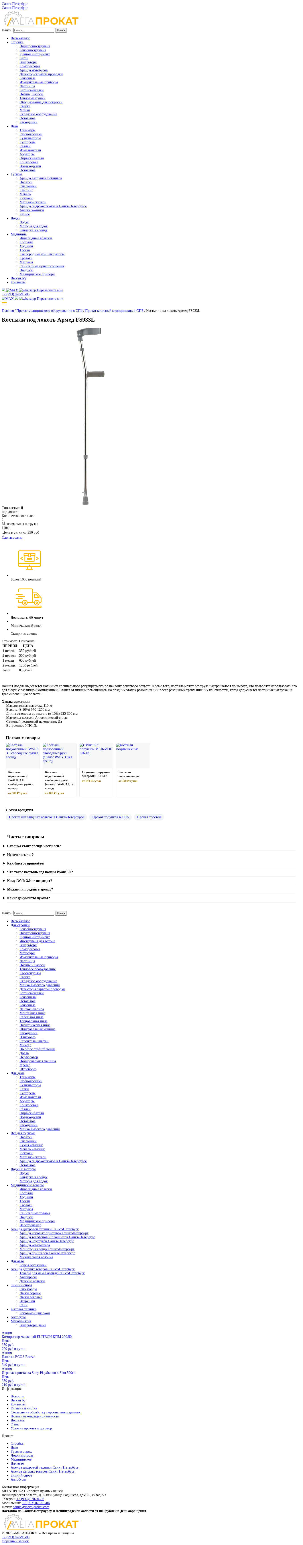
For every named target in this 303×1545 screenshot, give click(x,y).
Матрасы (26, 262)
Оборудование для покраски (41, 102)
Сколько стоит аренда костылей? (34, 846)
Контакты (18, 282)
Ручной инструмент (35, 54)
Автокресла (28, 1277)
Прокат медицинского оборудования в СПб (49, 310)
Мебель (25, 194)
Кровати (26, 258)
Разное (25, 214)
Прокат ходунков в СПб (110, 817)
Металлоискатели (33, 202)
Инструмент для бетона (37, 941)
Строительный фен (34, 1041)
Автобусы (18, 1317)
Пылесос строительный (37, 1049)
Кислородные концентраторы (42, 254)
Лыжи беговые (31, 1297)
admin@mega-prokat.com (31, 1507)
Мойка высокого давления (40, 985)
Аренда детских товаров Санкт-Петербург (43, 1269)
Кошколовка (29, 162)
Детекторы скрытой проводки (42, 989)
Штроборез (28, 1069)
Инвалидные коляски (36, 238)
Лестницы (27, 86)
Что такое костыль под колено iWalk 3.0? (40, 872)
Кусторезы (27, 142)
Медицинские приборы (37, 274)
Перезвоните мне (50, 290)
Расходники (28, 122)
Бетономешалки (32, 90)
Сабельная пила (31, 1017)
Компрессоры (30, 66)
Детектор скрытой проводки (41, 74)
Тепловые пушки (32, 98)
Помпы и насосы (32, 965)
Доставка (18, 1420)
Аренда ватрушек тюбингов (41, 178)
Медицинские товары (27, 1185)
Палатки (26, 182)
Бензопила (27, 78)
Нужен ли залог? (20, 855)
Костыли (26, 242)
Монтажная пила (32, 1013)
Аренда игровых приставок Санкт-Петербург (54, 1233)
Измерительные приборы (39, 82)
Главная (8, 310)
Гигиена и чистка (24, 1408)
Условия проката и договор (31, 1428)
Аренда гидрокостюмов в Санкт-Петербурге (53, 206)
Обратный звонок (15, 1541)
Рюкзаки (26, 198)
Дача (14, 126)
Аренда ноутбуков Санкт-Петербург (47, 1241)
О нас (15, 1424)
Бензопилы (28, 997)
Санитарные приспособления (42, 266)
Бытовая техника (23, 1309)
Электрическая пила (35, 1025)
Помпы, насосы (31, 94)
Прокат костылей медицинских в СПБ (114, 310)
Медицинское (21, 1459)
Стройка (17, 42)
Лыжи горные (30, 1293)
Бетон (24, 58)
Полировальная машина (38, 1061)
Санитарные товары (35, 1213)
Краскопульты (30, 973)
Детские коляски (32, 1281)
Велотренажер (30, 1225)
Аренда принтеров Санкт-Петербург (47, 1253)
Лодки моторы (22, 1455)
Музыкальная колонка (36, 1257)
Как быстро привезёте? (26, 863)
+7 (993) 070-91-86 (30, 1499)
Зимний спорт (21, 1285)
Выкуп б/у (18, 278)
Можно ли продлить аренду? (30, 889)
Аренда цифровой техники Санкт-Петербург (45, 1229)
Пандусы (26, 270)
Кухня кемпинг (31, 1145)
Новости (17, 1396)
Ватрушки (27, 1301)
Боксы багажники (33, 1265)
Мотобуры (27, 953)
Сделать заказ (12, 537)
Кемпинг (26, 190)
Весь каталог (20, 38)
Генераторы (28, 62)
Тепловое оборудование (38, 969)
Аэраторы (27, 154)
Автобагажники (32, 210)
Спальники (28, 186)
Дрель (24, 1053)
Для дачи (17, 1073)
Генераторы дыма (33, 1325)
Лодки (15, 218)
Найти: (7, 30)
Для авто (17, 1261)
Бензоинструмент (33, 50)
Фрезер (25, 1065)
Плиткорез (27, 1037)
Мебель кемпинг (32, 1149)
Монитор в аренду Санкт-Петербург (47, 1249)
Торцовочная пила (33, 1021)
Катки (24, 1089)
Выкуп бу (18, 1400)
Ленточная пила (32, 1009)
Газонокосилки (31, 134)
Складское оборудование (38, 114)
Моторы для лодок (34, 226)
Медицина (19, 234)
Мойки (25, 110)
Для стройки (20, 925)
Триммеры (27, 130)
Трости (25, 250)
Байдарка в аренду (33, 230)
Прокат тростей (149, 817)
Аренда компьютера (35, 1245)
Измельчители (30, 150)
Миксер (25, 1045)
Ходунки (26, 246)
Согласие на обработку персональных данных (46, 1412)
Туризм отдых (21, 1451)
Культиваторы (30, 138)
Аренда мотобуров (34, 70)
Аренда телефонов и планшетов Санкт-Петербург (57, 1237)
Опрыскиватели (32, 158)
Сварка (25, 106)
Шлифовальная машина (37, 1029)
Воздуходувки (30, 166)
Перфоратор (29, 1057)
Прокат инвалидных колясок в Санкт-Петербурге (46, 817)
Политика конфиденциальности (35, 1416)
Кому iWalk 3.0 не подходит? (29, 881)
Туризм (16, 174)
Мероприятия (21, 1321)
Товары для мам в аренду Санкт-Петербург (52, 1273)
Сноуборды (28, 1289)
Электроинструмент (35, 46)
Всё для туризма (23, 1133)
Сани (24, 1305)
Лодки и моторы (23, 1169)
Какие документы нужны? (28, 898)
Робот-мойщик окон (35, 1313)
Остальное (27, 118)
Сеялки (25, 146)
